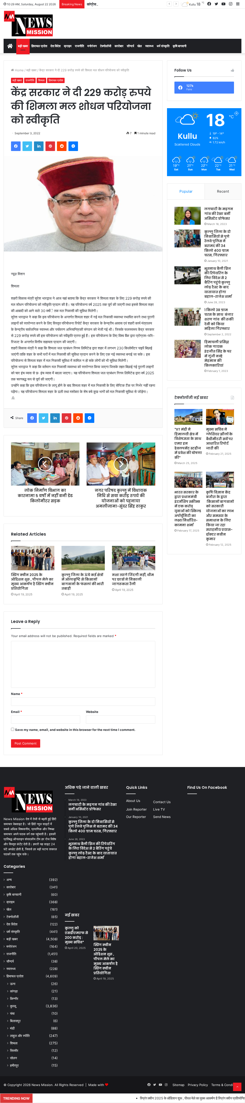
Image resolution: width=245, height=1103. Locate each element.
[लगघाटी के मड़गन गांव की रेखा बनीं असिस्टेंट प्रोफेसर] (187, 216)
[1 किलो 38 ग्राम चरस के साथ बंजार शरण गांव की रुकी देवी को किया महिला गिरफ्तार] (187, 317)
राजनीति (79, 46)
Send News (162, 817)
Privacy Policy (198, 1085)
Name (16, 694)
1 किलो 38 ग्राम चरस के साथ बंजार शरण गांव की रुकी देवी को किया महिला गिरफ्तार (219, 319)
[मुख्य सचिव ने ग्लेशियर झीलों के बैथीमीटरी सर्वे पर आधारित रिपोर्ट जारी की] (220, 417)
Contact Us (162, 802)
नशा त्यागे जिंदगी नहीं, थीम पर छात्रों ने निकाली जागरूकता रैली (133, 579)
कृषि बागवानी (179, 46)
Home (19, 70)
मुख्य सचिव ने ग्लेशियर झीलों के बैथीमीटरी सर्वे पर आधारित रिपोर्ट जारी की (219, 438)
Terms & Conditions (225, 1085)
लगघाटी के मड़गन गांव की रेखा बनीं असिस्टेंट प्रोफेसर (218, 214)
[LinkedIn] (39, 146)
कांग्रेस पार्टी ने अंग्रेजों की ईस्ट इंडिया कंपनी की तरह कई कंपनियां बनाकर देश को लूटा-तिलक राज (149, 4)
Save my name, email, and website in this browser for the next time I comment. (75, 730)
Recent (223, 191)
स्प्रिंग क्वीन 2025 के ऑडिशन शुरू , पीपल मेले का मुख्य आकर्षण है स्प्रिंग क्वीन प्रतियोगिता (32, 581)
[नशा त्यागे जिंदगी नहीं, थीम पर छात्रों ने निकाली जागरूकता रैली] (133, 558)
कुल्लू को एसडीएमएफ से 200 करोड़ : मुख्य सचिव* (76, 935)
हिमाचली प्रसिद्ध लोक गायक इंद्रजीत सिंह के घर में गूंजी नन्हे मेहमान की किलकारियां (217, 354)
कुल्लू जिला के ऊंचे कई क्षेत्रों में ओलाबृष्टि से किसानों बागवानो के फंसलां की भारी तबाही (82, 581)
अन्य (9, 880)
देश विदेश (55, 46)
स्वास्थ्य (149, 46)
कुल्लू (13, 1006)
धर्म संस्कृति (163, 46)
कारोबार (119, 46)
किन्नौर (14, 999)
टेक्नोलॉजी (105, 46)
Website (92, 712)
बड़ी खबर (23, 46)
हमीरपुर (14, 1065)
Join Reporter (136, 809)
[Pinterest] (50, 146)
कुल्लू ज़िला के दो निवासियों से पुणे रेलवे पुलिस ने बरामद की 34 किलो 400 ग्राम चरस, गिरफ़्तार (217, 243)
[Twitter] (27, 146)
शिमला (41, 80)
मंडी (12, 1028)
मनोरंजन (92, 46)
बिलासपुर (15, 1021)
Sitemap (178, 1085)
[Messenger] (73, 146)
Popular (186, 191)
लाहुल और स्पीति (20, 1036)
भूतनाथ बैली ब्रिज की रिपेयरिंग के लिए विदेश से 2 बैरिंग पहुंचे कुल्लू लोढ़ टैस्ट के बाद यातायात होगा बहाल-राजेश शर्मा (218, 282)
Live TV (159, 809)
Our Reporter (136, 817)
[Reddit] (62, 146)
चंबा (12, 1013)
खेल (139, 46)
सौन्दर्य (130, 46)
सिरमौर (14, 1050)
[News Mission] (28, 24)
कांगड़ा (14, 991)
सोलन (13, 1058)
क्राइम (68, 46)
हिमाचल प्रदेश (39, 46)
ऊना (12, 984)
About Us (133, 801)
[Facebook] (16, 146)
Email (16, 712)
